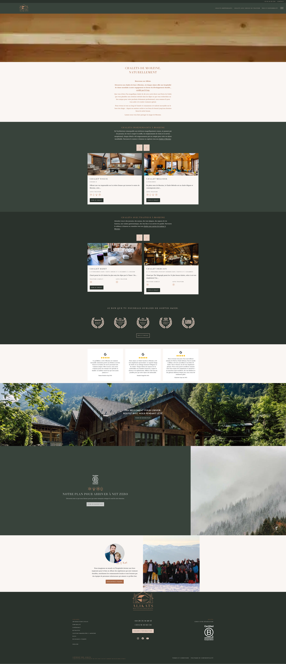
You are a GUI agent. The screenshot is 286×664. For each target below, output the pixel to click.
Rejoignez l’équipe (80, 639)
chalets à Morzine (165, 139)
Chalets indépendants (223, 8)
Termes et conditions (180, 658)
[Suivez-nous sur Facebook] (143, 638)
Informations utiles (80, 621)
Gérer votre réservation (204, 621)
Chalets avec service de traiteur (247, 8)
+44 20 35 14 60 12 (143, 621)
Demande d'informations (142, 631)
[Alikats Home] (23, 7)
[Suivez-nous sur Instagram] (138, 638)
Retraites (76, 630)
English (75, 644)
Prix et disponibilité (270, 8)
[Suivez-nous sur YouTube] (147, 638)
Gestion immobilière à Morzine (84, 633)
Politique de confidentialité (202, 658)
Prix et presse (143, 335)
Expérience (77, 627)
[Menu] (281, 8)
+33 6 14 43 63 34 (143, 625)
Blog (74, 636)
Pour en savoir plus (143, 417)
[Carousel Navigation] (143, 147)
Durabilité (77, 624)
